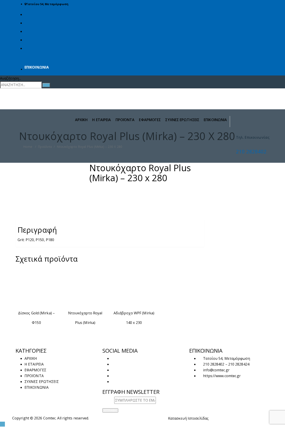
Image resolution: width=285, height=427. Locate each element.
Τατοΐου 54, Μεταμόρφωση (47, 4)
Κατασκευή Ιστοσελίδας (188, 418)
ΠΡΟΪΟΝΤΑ (125, 119)
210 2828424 (238, 364)
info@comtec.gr (216, 370)
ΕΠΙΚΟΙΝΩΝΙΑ (36, 67)
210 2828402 (251, 151)
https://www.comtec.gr (222, 375)
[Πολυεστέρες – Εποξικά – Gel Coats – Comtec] (142, 96)
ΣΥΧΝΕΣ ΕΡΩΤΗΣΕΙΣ (182, 119)
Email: (108, 400)
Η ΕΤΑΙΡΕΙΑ (101, 119)
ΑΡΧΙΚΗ (81, 119)
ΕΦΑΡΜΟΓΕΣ (150, 119)
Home (27, 146)
